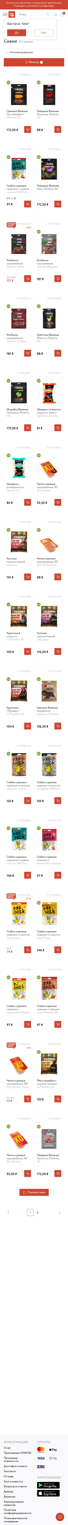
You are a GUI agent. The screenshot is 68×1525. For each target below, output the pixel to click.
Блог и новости (13, 1481)
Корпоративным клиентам (14, 1503)
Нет (43, 33)
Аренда (8, 1491)
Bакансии (9, 1497)
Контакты (10, 1471)
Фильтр (35, 62)
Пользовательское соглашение (15, 1520)
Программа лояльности (11, 1460)
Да (17, 33)
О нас (7, 1448)
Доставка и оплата (15, 1466)
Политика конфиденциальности (17, 1512)
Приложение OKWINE (17, 1453)
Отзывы (9, 1476)
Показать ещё (36, 1192)
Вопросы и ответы (15, 1486)
